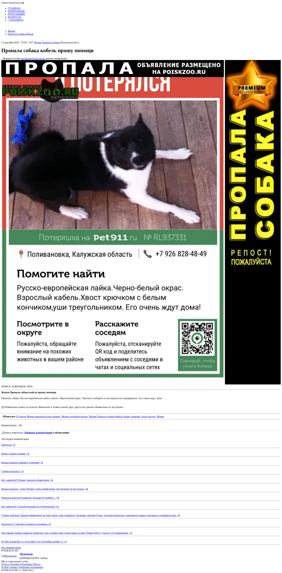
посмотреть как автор (33, 58)
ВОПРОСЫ (14, 17)
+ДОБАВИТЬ (15, 20)
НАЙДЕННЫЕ (16, 11)
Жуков (160, 416)
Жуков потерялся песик (75, 416)
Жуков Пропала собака (47, 42)
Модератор (26, 554)
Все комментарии (11, 547)
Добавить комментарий (38, 432)
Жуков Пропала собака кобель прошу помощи (114, 416)
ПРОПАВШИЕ (16, 14)
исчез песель (148, 416)
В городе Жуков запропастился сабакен (38, 416)
